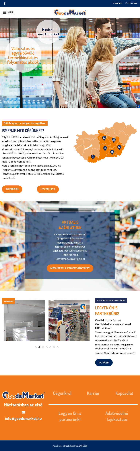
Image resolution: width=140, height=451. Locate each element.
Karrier (93, 393)
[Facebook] (5, 3)
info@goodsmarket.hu (23, 418)
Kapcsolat (124, 393)
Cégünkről (62, 393)
